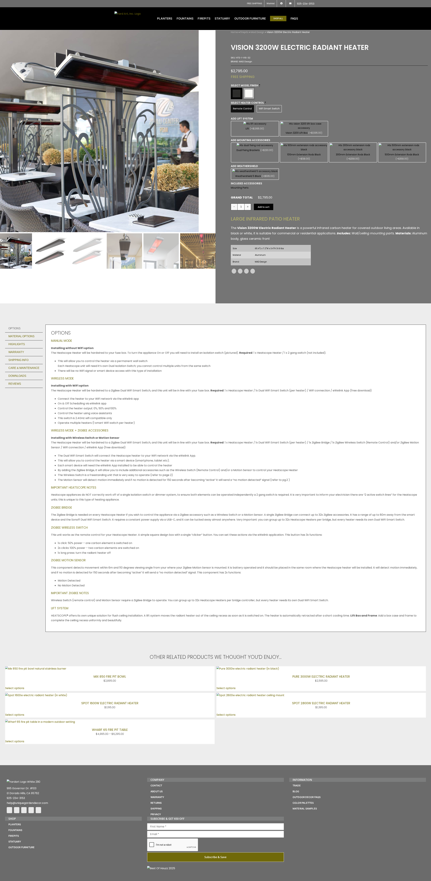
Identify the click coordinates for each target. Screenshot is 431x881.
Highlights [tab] (16, 344)
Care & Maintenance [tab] (23, 368)
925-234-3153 (16, 798)
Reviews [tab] (14, 383)
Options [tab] (14, 328)
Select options (14, 688)
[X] (240, 271)
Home (234, 32)
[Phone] (38, 810)
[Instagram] (16, 810)
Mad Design (257, 32)
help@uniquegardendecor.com (27, 803)
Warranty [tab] (16, 352)
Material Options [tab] (21, 336)
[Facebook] (234, 271)
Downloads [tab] (17, 375)
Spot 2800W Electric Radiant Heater (321, 703)
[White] (249, 93)
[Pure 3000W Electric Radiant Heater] (248, 669)
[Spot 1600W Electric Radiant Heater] (36, 695)
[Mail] (31, 810)
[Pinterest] (246, 271)
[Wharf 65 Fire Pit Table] (40, 722)
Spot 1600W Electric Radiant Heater (109, 703)
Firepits (244, 32)
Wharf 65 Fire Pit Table (110, 730)
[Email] (253, 271)
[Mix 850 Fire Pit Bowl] (35, 669)
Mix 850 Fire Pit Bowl (110, 676)
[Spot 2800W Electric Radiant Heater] (250, 695)
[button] (311, 18)
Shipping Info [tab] (18, 360)
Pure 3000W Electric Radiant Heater (321, 676)
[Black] (236, 93)
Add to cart (263, 206)
